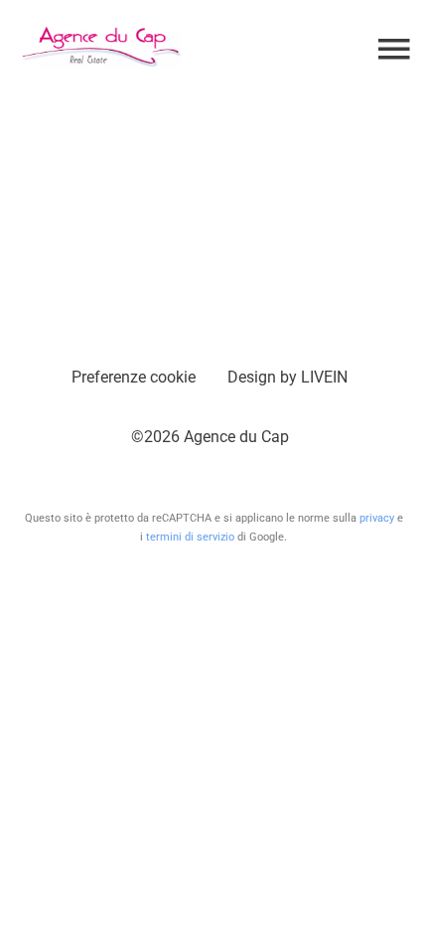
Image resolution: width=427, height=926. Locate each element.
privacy (376, 518)
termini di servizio (190, 537)
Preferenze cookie (133, 377)
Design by (287, 377)
